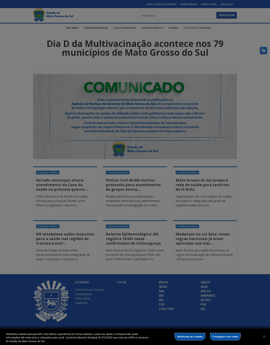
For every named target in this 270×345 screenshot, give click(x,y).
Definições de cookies (190, 336)
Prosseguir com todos (225, 336)
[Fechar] (264, 336)
